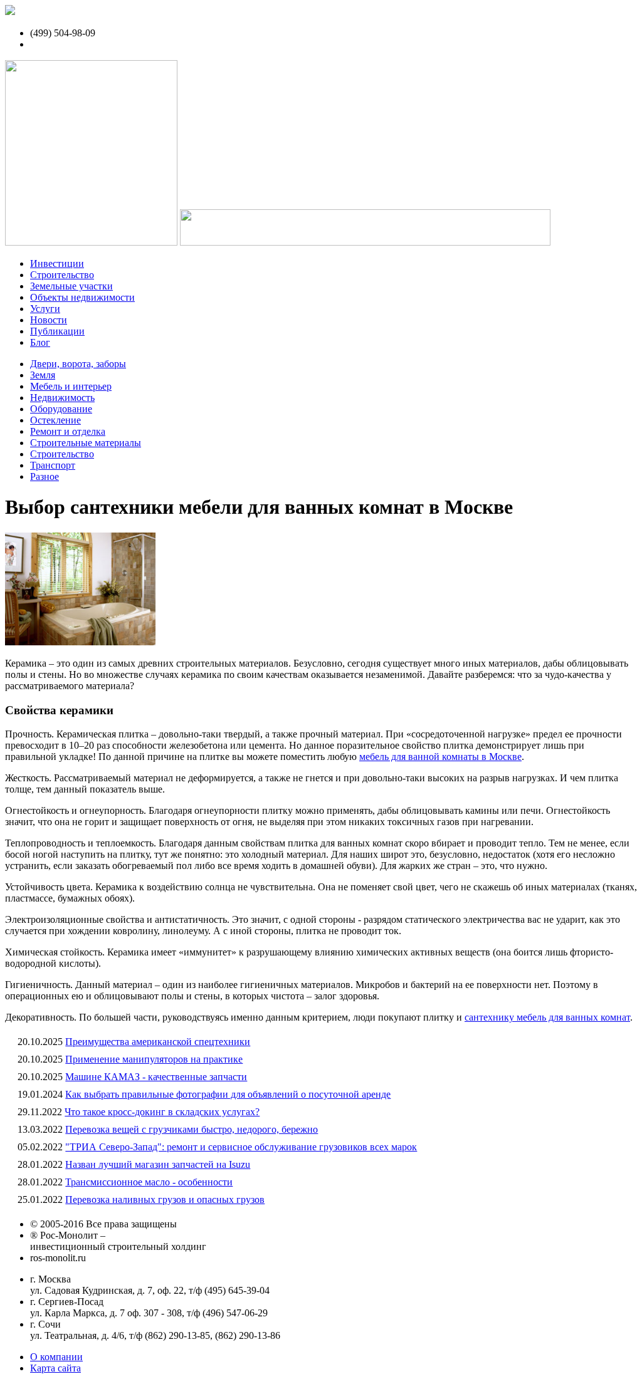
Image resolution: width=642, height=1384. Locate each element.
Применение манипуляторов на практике (154, 1059)
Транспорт (52, 465)
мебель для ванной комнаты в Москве (440, 756)
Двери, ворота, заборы (78, 363)
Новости (48, 320)
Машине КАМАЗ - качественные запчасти (156, 1076)
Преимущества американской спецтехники (157, 1041)
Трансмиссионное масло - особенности (149, 1182)
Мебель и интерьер (71, 386)
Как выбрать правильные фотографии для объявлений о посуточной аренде (228, 1094)
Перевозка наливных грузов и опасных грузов (165, 1199)
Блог (40, 342)
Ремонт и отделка (67, 431)
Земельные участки (71, 286)
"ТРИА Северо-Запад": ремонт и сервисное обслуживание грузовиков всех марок (241, 1147)
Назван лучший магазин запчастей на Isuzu (157, 1164)
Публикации (57, 331)
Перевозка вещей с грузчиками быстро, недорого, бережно (191, 1129)
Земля (42, 375)
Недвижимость (62, 397)
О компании (56, 1356)
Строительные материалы (85, 442)
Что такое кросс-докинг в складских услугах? (162, 1111)
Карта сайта (55, 1368)
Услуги (45, 308)
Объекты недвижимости (82, 297)
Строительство (62, 274)
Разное (44, 476)
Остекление (55, 420)
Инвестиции (57, 263)
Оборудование (61, 408)
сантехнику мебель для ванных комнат (547, 1017)
